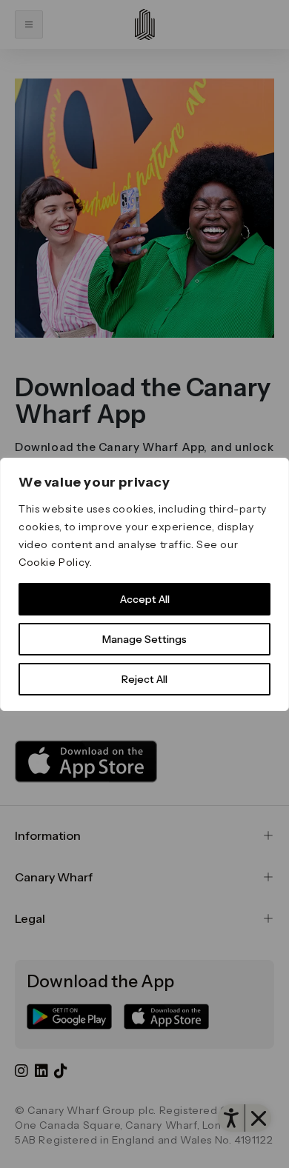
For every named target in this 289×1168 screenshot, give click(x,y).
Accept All (145, 599)
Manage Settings (144, 639)
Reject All (144, 679)
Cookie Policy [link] (54, 562)
